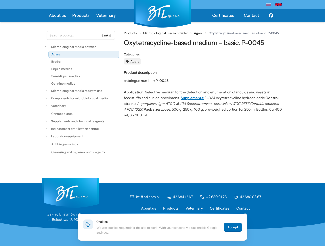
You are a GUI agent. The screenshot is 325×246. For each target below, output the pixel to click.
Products (81, 15)
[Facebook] (271, 15)
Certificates (223, 15)
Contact (251, 15)
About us (57, 15)
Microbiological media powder (165, 33)
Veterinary (106, 15)
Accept (233, 227)
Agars (198, 33)
